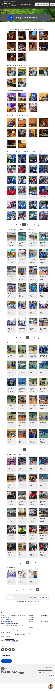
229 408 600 (9, 619)
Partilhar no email (31, 597)
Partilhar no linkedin (42, 597)
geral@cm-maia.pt (9, 621)
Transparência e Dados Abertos (45, 670)
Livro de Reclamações (5, 668)
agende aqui (15, 640)
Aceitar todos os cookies (42, 4)
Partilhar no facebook (46, 597)
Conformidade (48, 667)
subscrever (5, 661)
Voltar (11, 597)
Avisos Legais (41, 672)
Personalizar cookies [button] (26, 4)
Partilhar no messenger (35, 597)
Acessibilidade (41, 667)
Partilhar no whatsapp (38, 597)
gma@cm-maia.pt (9, 638)
